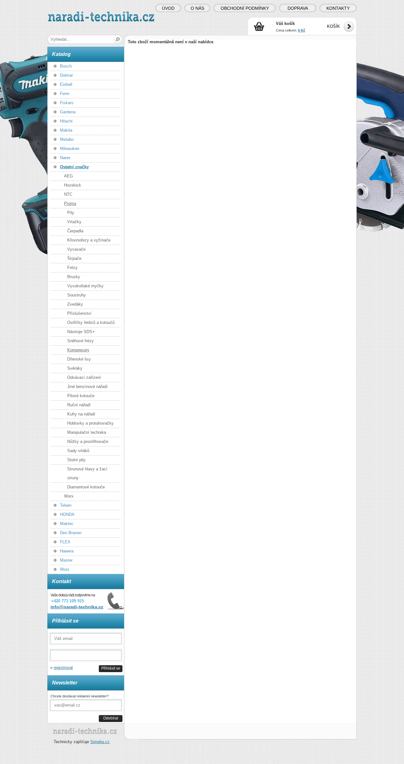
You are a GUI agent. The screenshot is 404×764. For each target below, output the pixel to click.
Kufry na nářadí (81, 414)
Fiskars (67, 102)
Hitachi (66, 121)
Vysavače (76, 249)
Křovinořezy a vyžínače (88, 240)
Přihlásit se (110, 668)
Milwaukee (69, 148)
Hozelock (72, 185)
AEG (68, 176)
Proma (70, 203)
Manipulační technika (86, 432)
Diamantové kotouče (86, 487)
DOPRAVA (298, 8)
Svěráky (74, 368)
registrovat (63, 667)
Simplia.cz (100, 741)
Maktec (67, 523)
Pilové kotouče (80, 395)
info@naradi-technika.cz (76, 606)
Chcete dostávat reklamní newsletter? (79, 696)
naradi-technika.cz (65, 14)
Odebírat (110, 718)
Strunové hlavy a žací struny (87, 473)
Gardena (67, 112)
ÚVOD (168, 8)
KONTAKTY (338, 8)
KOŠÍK (333, 26)
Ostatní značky (74, 166)
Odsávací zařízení (84, 377)
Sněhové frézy (80, 340)
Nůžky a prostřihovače (87, 441)
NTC (68, 194)
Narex (65, 157)
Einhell (66, 84)
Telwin (65, 505)
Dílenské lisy (79, 359)
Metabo (67, 139)
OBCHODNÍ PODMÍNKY (245, 8)
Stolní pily (76, 459)
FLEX (65, 542)
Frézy (72, 267)
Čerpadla (75, 231)
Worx (69, 496)
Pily (70, 212)
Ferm (64, 93)
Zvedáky (75, 304)
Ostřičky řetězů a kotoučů (91, 322)
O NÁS (197, 8)
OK (118, 39)
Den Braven (70, 532)
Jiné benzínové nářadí (87, 386)
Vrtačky (74, 221)
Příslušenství (79, 313)
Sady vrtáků (78, 450)
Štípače (74, 258)
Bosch (66, 66)
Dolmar (66, 75)
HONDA (67, 514)
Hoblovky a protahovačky (90, 423)
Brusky (73, 276)
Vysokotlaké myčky (85, 286)
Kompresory (78, 350)
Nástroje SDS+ (81, 331)
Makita (66, 130)
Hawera (67, 551)
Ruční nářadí (79, 405)
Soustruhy (76, 295)
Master (66, 560)
